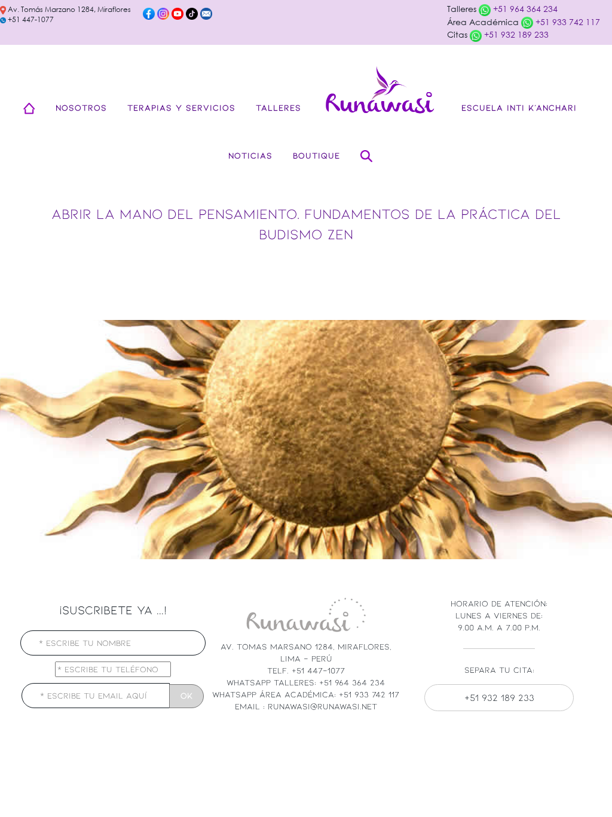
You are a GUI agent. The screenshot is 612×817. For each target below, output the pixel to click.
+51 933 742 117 (566, 22)
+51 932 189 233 (515, 34)
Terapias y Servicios (181, 107)
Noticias (250, 155)
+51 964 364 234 (524, 8)
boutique (316, 155)
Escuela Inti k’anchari (519, 107)
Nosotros (81, 107)
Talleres (278, 107)
